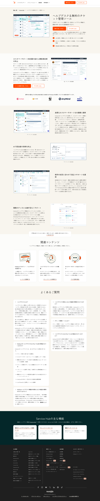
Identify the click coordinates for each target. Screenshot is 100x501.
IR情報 (62, 460)
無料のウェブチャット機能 (33, 456)
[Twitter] (50, 487)
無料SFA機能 (15, 474)
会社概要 (61, 451)
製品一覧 (15, 10)
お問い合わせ (62, 469)
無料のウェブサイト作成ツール (34, 469)
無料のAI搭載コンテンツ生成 (34, 465)
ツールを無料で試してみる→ (22, 86)
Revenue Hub (15, 469)
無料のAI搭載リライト (33, 458)
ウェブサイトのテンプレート (51, 471)
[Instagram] (42, 487)
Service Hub (21, 10)
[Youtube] (46, 487)
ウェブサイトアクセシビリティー (59, 496)
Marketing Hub (16, 458)
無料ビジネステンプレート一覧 (52, 467)
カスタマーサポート (77, 451)
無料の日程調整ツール (17, 480)
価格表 (40, 2)
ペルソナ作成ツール (50, 458)
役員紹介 (61, 456)
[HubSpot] (14, 3)
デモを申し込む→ (82, 2)
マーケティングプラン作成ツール (52, 463)
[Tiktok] (62, 487)
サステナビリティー (65, 467)
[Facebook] (38, 487)
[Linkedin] (54, 487)
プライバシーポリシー (36, 496)
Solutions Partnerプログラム (78, 472)
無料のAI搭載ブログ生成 (33, 467)
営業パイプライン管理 (17, 478)
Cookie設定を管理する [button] (74, 496)
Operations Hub (16, 467)
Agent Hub (30, 451)
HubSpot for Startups (77, 476)
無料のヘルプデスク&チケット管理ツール (24, 429)
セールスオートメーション (18, 476)
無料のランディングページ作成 (34, 471)
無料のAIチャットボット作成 (34, 454)
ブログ (61, 465)
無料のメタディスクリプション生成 (35, 481)
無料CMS (15, 471)
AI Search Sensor (49, 456)
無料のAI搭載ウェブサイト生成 (34, 460)
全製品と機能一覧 (16, 451)
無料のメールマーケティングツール (35, 475)
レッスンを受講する (25, 279)
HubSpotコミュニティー (77, 454)
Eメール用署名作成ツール (51, 451)
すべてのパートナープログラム (79, 469)
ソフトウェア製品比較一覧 (51, 469)
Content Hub (15, 465)
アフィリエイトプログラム (79, 478)
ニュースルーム (62, 462)
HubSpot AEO (15, 454)
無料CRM (15, 456)
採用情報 (61, 454)
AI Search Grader (49, 454)
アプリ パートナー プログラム (78, 474)
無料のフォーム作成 (32, 478)
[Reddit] (58, 487)
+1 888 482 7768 (50, 235)
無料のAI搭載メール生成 (33, 462)
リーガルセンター (25, 496)
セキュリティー (46, 496)
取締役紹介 (62, 458)
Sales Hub (15, 460)
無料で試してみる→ (71, 2)
